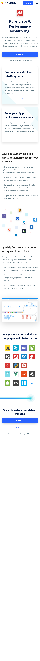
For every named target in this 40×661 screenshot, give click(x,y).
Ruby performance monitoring (18, 136)
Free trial (28, 3)
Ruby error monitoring (15, 98)
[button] (36, 3)
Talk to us (20, 428)
